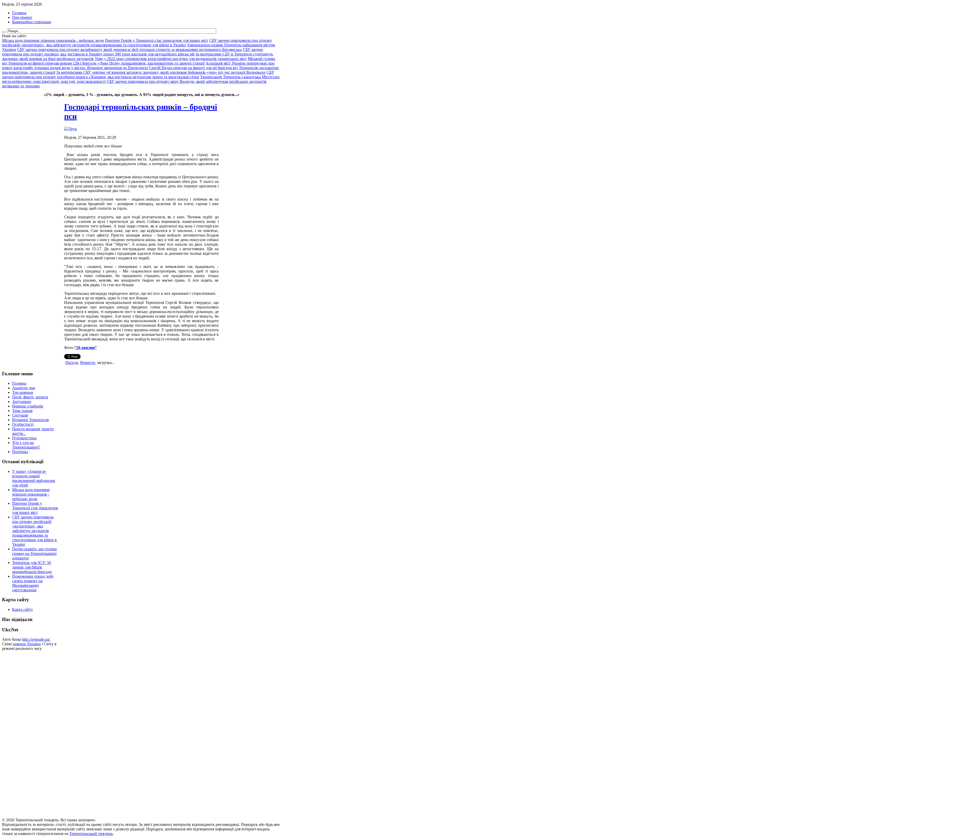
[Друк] (70, 129)
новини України (27, 644)
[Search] (4, 32)
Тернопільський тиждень (91, 833)
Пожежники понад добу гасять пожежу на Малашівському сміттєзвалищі (33, 583)
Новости (87, 362)
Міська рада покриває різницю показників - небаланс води (31, 494)
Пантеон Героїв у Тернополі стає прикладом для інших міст (35, 508)
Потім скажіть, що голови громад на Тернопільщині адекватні (34, 553)
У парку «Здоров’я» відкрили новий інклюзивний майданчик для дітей (33, 478)
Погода (71, 362)
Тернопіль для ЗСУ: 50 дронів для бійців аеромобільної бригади (32, 567)
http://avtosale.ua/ (36, 639)
